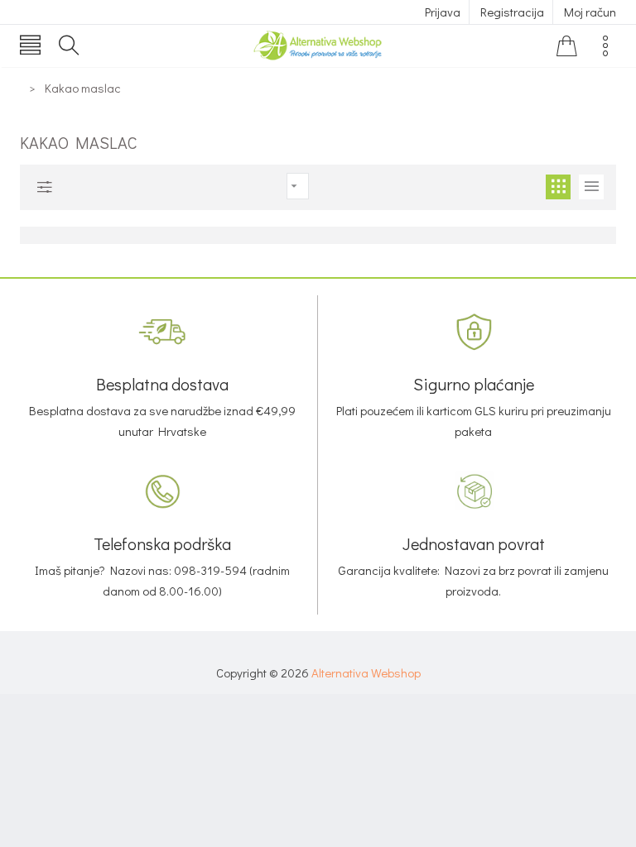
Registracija (512, 11)
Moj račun (590, 11)
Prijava (442, 11)
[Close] (318, 265)
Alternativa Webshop (366, 672)
